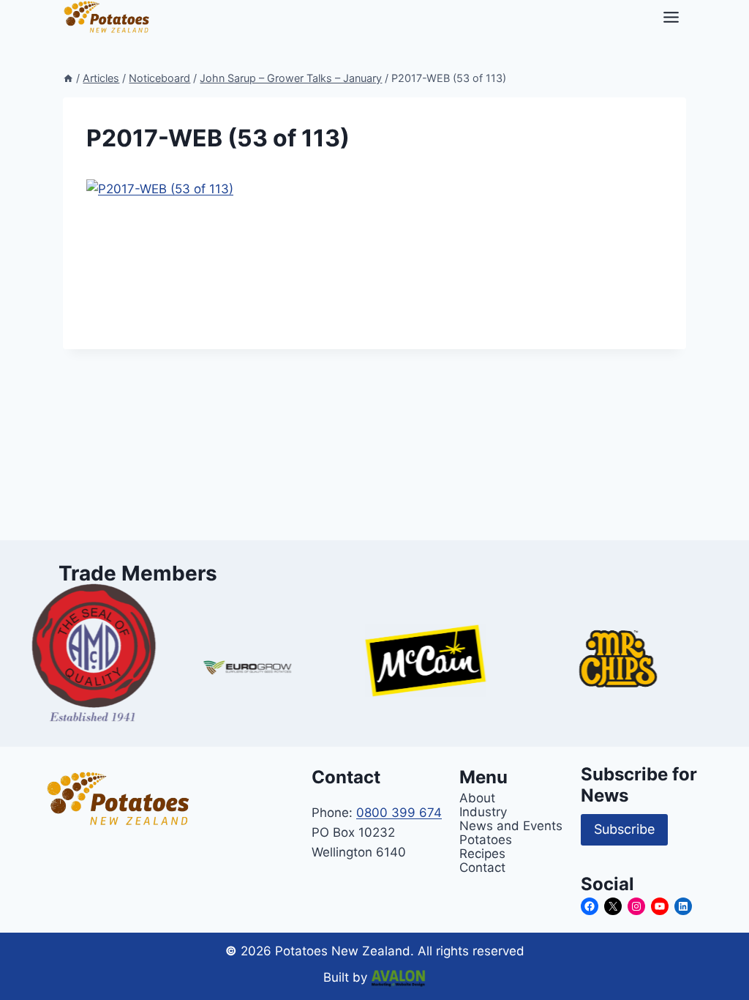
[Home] (68, 78)
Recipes (482, 853)
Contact (482, 867)
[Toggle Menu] (671, 17)
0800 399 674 (399, 812)
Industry (483, 811)
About (477, 798)
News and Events (510, 825)
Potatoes (485, 839)
